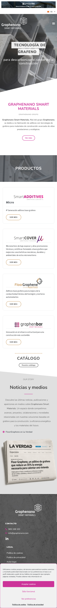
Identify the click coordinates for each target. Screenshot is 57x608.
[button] (53, 23)
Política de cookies (19, 604)
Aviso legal (11, 561)
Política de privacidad (35, 604)
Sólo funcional (28, 591)
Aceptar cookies (28, 584)
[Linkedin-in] (6, 538)
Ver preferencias (28, 598)
